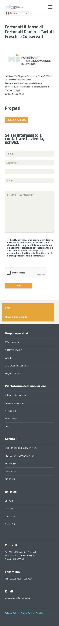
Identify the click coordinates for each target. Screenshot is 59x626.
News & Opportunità (16, 317)
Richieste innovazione (15, 403)
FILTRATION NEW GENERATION (20, 455)
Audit (7, 426)
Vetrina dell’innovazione (15, 395)
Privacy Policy (12, 613)
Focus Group (11, 418)
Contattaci (10, 516)
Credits (39, 613)
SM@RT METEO (13, 373)
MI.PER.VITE (10, 463)
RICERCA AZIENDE (16, 120)
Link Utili (9, 508)
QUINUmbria (10, 471)
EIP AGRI (9, 500)
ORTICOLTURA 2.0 (13, 350)
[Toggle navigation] (50, 7)
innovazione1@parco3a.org (17, 598)
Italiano (13, 13)
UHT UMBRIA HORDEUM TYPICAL (21, 448)
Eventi (8, 307)
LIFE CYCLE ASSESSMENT (17, 365)
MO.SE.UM (10, 479)
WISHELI (9, 358)
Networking (10, 410)
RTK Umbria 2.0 (12, 342)
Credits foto (10, 524)
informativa (42, 242)
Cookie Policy (27, 613)
